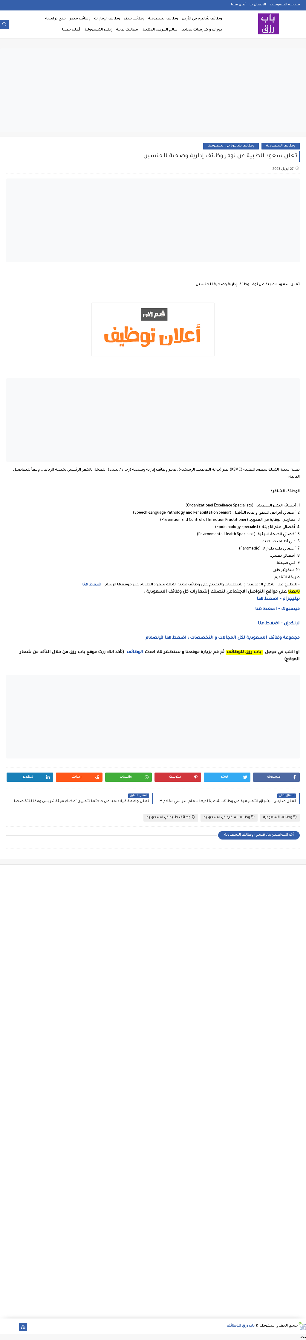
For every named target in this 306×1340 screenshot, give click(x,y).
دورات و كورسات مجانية (201, 30)
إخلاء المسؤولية (98, 30)
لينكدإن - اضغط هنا (279, 623)
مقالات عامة (127, 30)
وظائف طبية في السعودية (168, 817)
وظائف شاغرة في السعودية (231, 146)
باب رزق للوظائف (241, 1326)
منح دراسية (55, 19)
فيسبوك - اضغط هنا (277, 609)
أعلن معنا (238, 5)
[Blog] (4, 1327)
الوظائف (134, 652)
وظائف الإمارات (107, 19)
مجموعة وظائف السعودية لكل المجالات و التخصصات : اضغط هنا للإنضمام (222, 638)
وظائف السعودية (163, 19)
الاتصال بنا (258, 5)
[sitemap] (23, 1327)
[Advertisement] (153, 90)
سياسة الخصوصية (285, 5)
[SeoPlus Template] (302, 1326)
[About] (14, 1327)
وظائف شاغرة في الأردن (202, 19)
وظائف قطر (134, 19)
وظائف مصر (80, 19)
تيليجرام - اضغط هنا (278, 599)
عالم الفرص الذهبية (159, 30)
